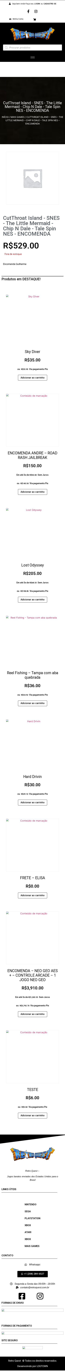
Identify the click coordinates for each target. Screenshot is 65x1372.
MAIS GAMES (32, 1246)
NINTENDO (30, 1204)
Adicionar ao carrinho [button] (33, 377)
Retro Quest (14, 1360)
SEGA (28, 1211)
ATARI (28, 1232)
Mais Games (17, 117)
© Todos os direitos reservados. (39, 1360)
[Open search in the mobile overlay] (32, 48)
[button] (32, 1274)
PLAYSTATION (32, 1218)
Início (5, 117)
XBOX (28, 1225)
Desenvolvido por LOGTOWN (32, 1366)
